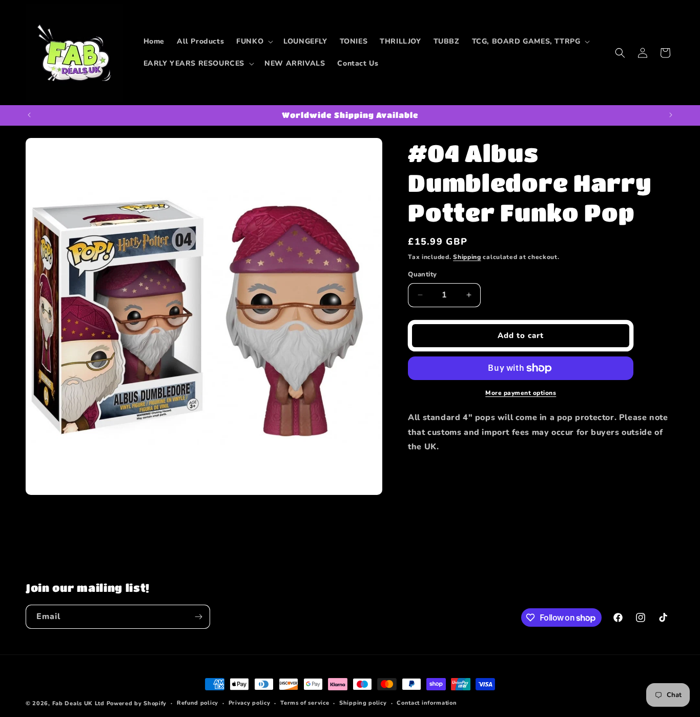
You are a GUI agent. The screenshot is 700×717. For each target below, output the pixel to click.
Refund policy (197, 703)
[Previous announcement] (29, 115)
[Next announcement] (671, 115)
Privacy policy (250, 703)
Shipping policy (363, 703)
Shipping (467, 257)
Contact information (427, 703)
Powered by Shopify (137, 703)
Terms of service (304, 703)
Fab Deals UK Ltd (78, 703)
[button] (253, 41)
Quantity (422, 274)
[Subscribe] (198, 617)
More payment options (520, 393)
